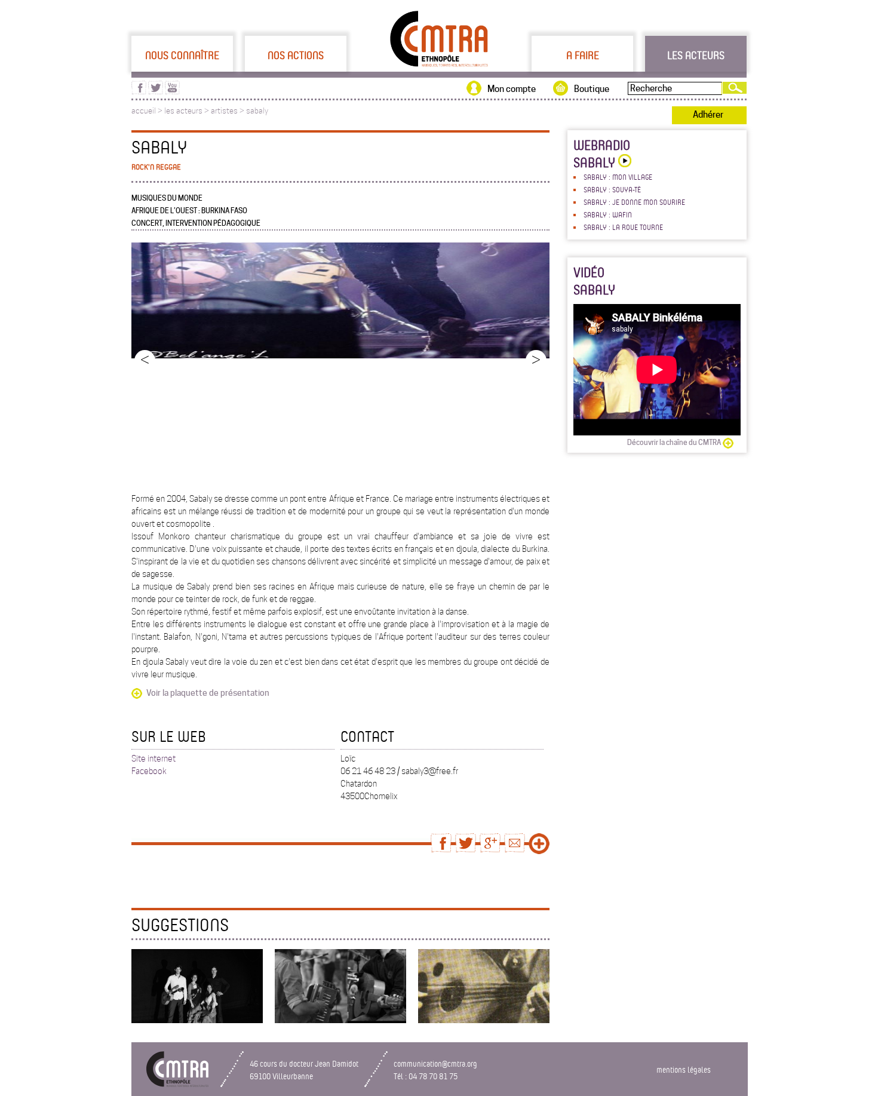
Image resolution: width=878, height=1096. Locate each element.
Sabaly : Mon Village (618, 177)
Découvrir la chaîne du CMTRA (674, 442)
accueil (143, 110)
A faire (582, 55)
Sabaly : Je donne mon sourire (634, 202)
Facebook (149, 771)
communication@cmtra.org (435, 1063)
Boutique (591, 89)
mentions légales (683, 1069)
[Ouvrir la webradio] (623, 162)
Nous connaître (182, 55)
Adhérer (708, 114)
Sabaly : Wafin (608, 214)
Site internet (153, 758)
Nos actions (296, 55)
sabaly (257, 110)
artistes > (228, 110)
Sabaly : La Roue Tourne (623, 227)
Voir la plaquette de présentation (207, 693)
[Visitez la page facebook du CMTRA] (138, 91)
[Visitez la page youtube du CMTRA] (172, 91)
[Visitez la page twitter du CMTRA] (155, 91)
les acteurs (183, 110)
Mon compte (511, 89)
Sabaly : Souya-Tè (612, 189)
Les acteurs (695, 55)
